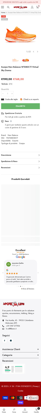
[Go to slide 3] (17, 285)
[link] (20, 240)
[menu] (2, 7)
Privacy (35, 385)
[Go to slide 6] (22, 285)
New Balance (13, 135)
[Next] (38, 52)
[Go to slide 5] (20, 285)
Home (3, 12)
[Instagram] (11, 339)
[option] (20, 34)
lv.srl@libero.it (11, 328)
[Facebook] (4, 339)
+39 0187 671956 (13, 325)
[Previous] (33, 52)
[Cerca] (8, 7)
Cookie (20, 390)
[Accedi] (32, 7)
